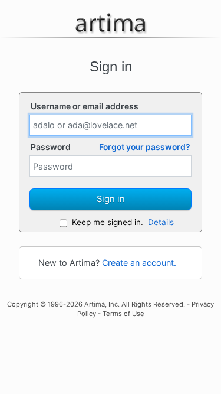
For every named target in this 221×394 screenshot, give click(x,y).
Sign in (111, 199)
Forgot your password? (144, 147)
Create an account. (139, 263)
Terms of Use (123, 314)
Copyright (22, 304)
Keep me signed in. (107, 222)
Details (161, 222)
